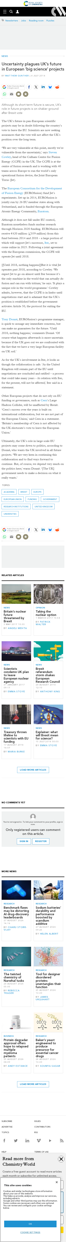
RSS (36, 1132)
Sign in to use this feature (49, 79)
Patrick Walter (43, 623)
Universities (10, 514)
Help (4, 1152)
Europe (37, 492)
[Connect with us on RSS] (61, 1140)
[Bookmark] (26, 94)
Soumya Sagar (50, 1066)
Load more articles (33, 770)
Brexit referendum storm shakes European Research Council (48, 675)
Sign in (24, 841)
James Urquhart (43, 998)
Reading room (36, 20)
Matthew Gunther (17, 75)
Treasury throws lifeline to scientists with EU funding (16, 737)
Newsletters (11, 20)
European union (13, 499)
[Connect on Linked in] (27, 1140)
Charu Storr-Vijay (15, 928)
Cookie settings (30, 1232)
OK (30, 1224)
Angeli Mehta (17, 628)
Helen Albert (49, 933)
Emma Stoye (16, 691)
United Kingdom (44, 506)
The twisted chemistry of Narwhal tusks (14, 977)
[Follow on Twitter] (15, 1140)
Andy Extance (18, 1066)
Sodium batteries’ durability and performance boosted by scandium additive (48, 916)
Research (9, 903)
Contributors (42, 1127)
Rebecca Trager (12, 991)
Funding (32, 499)
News (5, 56)
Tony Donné (9, 319)
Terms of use (41, 1152)
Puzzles (50, 20)
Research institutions (16, 506)
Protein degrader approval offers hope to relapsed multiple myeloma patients (16, 1048)
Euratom (43, 211)
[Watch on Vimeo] (38, 1140)
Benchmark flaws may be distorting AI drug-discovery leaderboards (16, 912)
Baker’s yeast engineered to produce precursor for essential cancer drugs (47, 1048)
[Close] (56, 1182)
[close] (64, 79)
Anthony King (50, 691)
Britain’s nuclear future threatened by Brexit (15, 616)
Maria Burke (16, 751)
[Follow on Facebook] (4, 1140)
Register (41, 841)
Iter (47, 242)
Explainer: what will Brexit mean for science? (47, 735)
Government (50, 499)
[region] (30, 1209)
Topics (5, 1132)
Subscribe (7, 1121)
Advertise (7, 1127)
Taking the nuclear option (46, 613)
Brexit (24, 492)
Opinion (40, 607)
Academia (9, 492)
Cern (44, 400)
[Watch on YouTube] (50, 1140)
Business (9, 1036)
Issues (37, 1121)
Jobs (23, 20)
